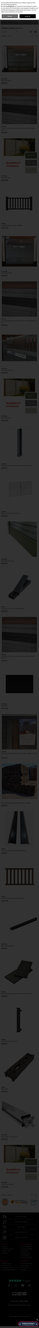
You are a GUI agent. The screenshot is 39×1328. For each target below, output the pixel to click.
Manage (10, 16)
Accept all (27, 16)
